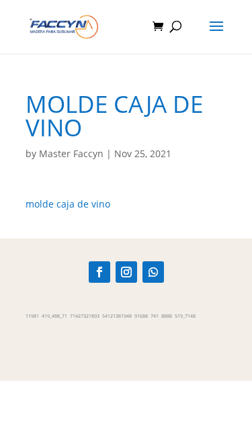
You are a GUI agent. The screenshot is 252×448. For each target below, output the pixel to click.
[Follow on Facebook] (99, 272)
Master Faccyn (71, 153)
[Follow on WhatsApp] (153, 272)
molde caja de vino (68, 203)
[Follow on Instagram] (126, 272)
